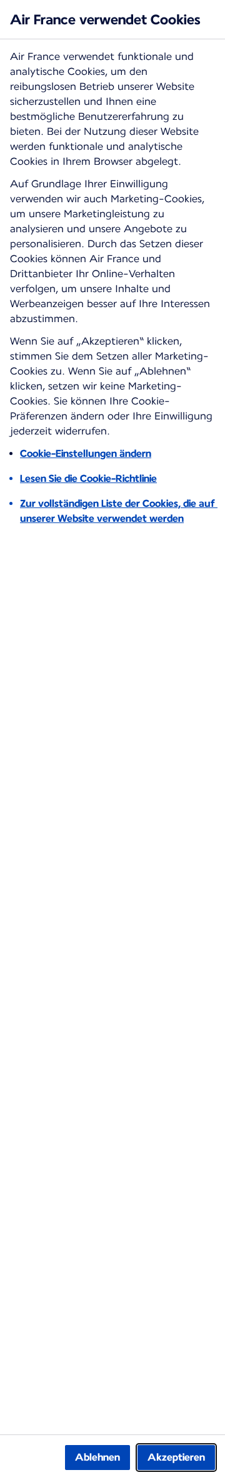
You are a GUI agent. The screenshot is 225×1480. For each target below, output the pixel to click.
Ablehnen (97, 1457)
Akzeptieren (176, 1457)
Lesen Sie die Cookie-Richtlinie (88, 478)
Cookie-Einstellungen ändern (85, 453)
